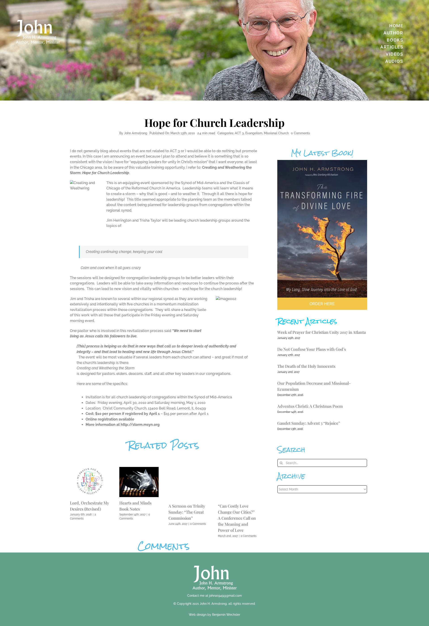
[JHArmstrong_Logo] (214, 563)
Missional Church (276, 133)
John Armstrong (135, 133)
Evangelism (253, 133)
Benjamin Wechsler (226, 614)
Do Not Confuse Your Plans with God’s (311, 349)
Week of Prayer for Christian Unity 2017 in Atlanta (321, 332)
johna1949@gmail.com (225, 595)
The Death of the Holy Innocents (306, 366)
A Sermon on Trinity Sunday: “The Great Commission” (186, 512)
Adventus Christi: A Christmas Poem (310, 406)
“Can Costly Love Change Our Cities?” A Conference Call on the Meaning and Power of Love (237, 518)
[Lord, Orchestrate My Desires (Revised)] (89, 469)
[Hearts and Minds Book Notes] (139, 469)
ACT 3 (239, 133)
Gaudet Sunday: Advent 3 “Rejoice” (308, 423)
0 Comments (300, 133)
